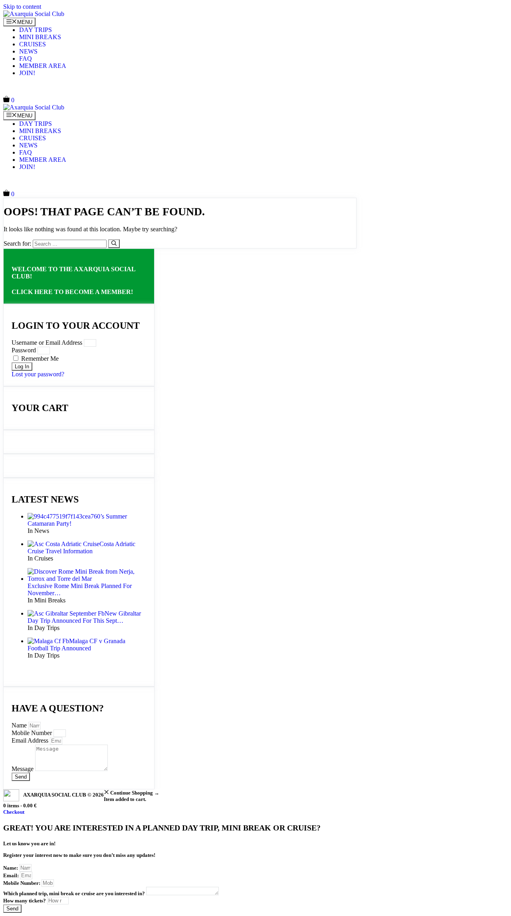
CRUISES (32, 44)
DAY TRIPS (35, 29)
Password (24, 350)
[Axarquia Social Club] (33, 13)
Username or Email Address (47, 342)
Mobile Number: (22, 883)
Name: (11, 868)
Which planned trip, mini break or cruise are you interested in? (74, 893)
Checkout (13, 812)
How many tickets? (25, 901)
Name (20, 725)
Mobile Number (32, 732)
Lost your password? (38, 374)
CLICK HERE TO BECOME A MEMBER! (72, 291)
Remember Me (39, 358)
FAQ (25, 58)
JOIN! (27, 73)
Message (23, 768)
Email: (11, 875)
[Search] (114, 243)
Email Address (31, 740)
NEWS (28, 51)
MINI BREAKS (40, 37)
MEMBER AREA (42, 65)
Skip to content (22, 6)
